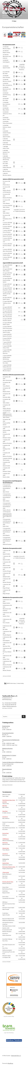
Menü (14, 21)
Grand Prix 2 (5, 816)
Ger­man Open (5, 833)
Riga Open (4, 805)
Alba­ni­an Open (5, 848)
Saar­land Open (5, 863)
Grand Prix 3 (5, 853)
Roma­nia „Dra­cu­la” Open (7, 881)
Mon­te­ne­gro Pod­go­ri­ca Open (8, 866)
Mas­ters (5, 838)
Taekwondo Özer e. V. (16, 1055)
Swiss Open (5, 811)
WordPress (10, 1063)
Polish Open (5, 842)
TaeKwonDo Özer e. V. (11, 11)
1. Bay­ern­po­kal (5, 872)
